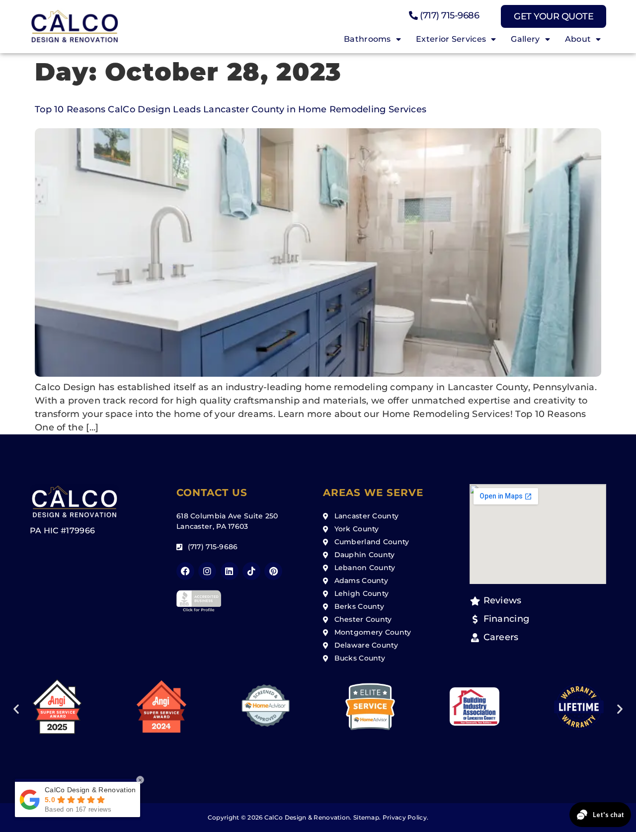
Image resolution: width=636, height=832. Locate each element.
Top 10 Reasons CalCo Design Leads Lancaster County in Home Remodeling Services (230, 109)
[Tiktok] (251, 571)
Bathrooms (367, 39)
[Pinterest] (273, 571)
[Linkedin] (229, 571)
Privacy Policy (405, 817)
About (578, 39)
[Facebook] (185, 571)
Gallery (525, 39)
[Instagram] (207, 571)
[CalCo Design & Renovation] (74, 26)
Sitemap (366, 817)
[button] (16, 708)
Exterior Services (451, 39)
